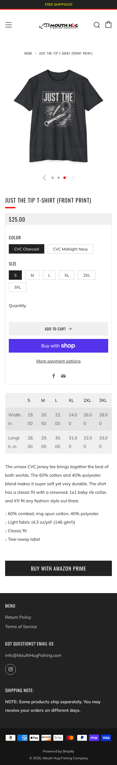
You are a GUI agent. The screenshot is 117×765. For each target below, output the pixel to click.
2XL (86, 275)
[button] (52, 177)
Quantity (17, 305)
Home (28, 53)
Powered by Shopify (58, 751)
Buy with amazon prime (58, 568)
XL (66, 275)
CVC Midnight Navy (70, 248)
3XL (17, 287)
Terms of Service (21, 626)
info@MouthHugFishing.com (33, 655)
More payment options (58, 361)
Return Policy (18, 617)
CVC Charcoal (26, 248)
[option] (58, 116)
